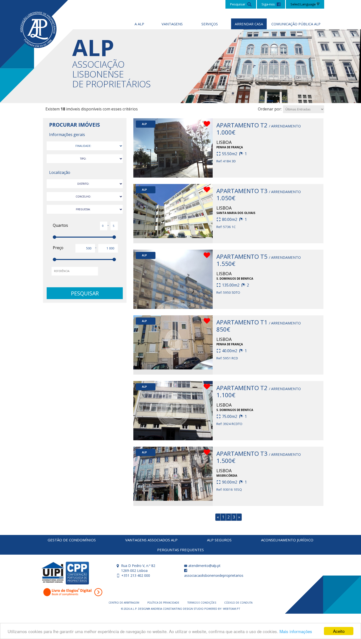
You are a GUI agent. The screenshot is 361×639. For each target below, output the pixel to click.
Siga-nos (269, 4)
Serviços (209, 23)
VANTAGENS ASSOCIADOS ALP (151, 539)
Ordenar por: (270, 109)
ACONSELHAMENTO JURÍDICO (287, 539)
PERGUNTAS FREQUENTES (180, 549)
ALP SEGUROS (219, 539)
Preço (58, 247)
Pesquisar (238, 4)
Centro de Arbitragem (124, 602)
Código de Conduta (238, 602)
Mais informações (295, 631)
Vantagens (172, 23)
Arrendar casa (249, 23)
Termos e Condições (202, 602)
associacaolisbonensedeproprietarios (213, 575)
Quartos (60, 225)
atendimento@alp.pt (204, 565)
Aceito (339, 631)
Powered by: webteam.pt (222, 608)
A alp (139, 23)
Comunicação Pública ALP (295, 23)
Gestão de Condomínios (72, 539)
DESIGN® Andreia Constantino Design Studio (171, 608)
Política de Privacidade (163, 602)
